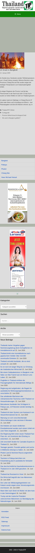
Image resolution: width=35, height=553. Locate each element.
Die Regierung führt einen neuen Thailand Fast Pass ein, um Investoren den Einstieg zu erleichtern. (17, 436)
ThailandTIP (6, 110)
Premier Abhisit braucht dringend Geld (14, 115)
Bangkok (4, 161)
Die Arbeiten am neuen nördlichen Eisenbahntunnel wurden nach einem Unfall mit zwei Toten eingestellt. (17, 428)
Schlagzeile (5, 113)
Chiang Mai (5, 173)
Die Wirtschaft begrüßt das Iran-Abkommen (16, 477)
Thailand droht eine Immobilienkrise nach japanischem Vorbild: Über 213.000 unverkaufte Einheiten (15, 355)
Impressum (5, 526)
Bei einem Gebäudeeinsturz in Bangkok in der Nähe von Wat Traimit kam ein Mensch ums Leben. (17, 374)
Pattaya (4, 165)
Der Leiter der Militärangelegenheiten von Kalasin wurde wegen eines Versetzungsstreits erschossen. (17, 485)
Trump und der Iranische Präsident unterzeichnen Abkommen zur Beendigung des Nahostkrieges (17, 498)
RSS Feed (5, 517)
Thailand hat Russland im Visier (12, 474)
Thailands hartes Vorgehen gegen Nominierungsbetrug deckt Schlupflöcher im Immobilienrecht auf (16, 347)
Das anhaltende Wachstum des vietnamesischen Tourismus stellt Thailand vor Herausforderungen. (17, 398)
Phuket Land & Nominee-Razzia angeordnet (16, 453)
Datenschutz (5, 530)
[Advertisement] (17, 34)
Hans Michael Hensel (9, 177)
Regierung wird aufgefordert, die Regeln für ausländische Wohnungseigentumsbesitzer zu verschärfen (17, 390)
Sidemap (4, 521)
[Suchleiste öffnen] (32, 14)
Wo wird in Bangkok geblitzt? (11, 118)
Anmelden (5, 511)
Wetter (12, 110)
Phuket (3, 169)
